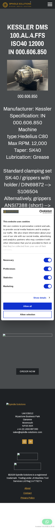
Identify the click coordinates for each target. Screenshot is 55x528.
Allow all (27, 306)
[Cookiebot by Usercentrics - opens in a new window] (39, 211)
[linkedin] (30, 441)
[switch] (48, 269)
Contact (27, 493)
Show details (39, 297)
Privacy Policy (28, 498)
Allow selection (27, 314)
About (28, 488)
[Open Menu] (50, 4)
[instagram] (24, 441)
